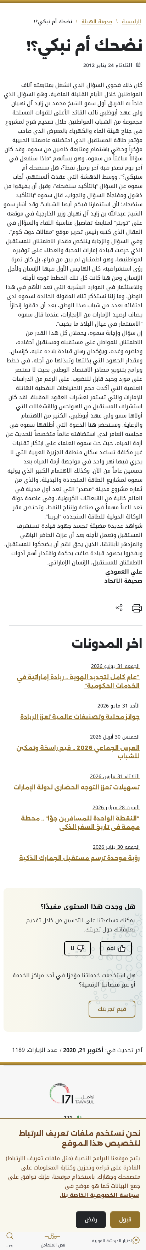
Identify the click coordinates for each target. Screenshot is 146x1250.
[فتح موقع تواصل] (73, 1094)
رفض (91, 1219)
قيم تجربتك (112, 1008)
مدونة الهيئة (97, 21)
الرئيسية (131, 21)
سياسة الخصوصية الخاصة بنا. (99, 1195)
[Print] (136, 608)
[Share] (119, 608)
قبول (125, 1219)
